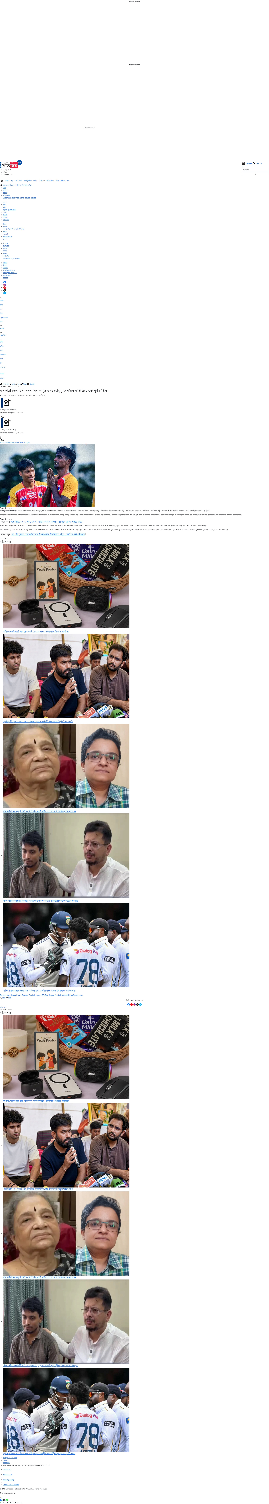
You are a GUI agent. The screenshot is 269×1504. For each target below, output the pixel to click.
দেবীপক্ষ (5, 268)
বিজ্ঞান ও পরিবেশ (7, 236)
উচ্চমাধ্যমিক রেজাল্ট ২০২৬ (10, 273)
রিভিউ (11, 229)
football (6, 1463)
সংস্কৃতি (16, 229)
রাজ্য (12, 180)
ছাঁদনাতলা (5, 278)
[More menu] (267, 181)
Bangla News (5, 995)
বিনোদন (41, 180)
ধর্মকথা (5, 217)
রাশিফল (63, 180)
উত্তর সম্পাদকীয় (15, 258)
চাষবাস (5, 239)
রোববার (5, 262)
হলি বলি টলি (6, 229)
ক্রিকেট (5, 209)
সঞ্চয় (68, 180)
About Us (7, 1469)
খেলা (34, 180)
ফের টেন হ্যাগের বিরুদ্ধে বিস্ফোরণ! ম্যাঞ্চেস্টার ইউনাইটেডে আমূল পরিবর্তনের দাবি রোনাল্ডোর (48, 534)
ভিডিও (5, 253)
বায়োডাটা (5, 234)
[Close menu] (0, 297)
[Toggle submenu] (1, 325)
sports (6, 1460)
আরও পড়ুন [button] (3, 1007)
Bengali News (16, 995)
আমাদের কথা (6, 258)
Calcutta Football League (32, 995)
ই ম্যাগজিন (6, 246)
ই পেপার (5, 243)
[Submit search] (255, 174)
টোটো (28, 198)
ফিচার (4, 265)
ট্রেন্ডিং (5, 248)
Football (58, 995)
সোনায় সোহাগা (7, 275)
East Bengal (50, 995)
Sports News (78, 995)
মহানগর (7, 180)
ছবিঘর (57, 180)
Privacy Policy (8, 1479)
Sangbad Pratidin (10, 1458)
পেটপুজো (22, 198)
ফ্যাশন (17, 198)
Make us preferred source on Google (15, 442)
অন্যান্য (13, 209)
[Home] (11, 164)
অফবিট (5, 214)
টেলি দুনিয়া (21, 229)
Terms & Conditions (11, 1484)
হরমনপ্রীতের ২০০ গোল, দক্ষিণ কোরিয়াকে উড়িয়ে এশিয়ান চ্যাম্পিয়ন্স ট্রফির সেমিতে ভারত (46, 521)
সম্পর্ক (13, 198)
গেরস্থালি (33, 198)
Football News (67, 995)
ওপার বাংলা (6, 220)
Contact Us (7, 1474)
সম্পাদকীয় (6, 256)
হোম (4, 188)
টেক (26, 198)
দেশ (16, 180)
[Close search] (243, 166)
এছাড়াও (2, 378)
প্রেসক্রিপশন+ (28, 180)
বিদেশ (20, 180)
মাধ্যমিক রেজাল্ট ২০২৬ (9, 270)
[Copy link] (3, 417)
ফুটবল (9, 209)
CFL (43, 995)
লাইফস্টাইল (49, 180)
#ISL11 (6, 190)
